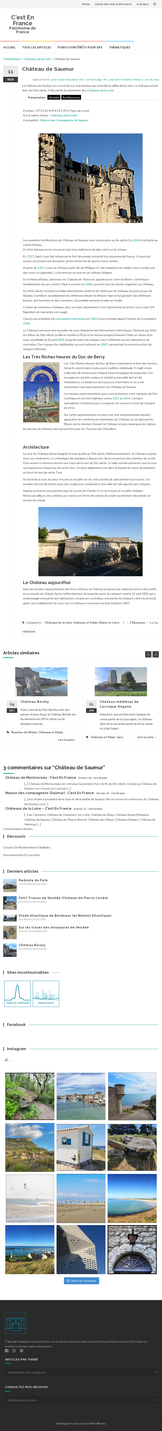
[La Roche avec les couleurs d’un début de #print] (29, 1147)
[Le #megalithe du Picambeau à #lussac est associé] (29, 1096)
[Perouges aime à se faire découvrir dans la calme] (132, 1249)
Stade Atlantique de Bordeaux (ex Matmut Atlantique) (65, 915)
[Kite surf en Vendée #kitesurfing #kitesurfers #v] (29, 1198)
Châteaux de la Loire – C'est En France (38, 809)
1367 (41, 267)
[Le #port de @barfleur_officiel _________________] (81, 1096)
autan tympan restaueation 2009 (67, 79)
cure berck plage (93, 79)
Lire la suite (66, 740)
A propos (142, 4)
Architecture (71, 97)
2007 (104, 344)
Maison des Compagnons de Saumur (64, 120)
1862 (94, 318)
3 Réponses (137, 622)
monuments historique (71, 318)
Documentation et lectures (21, 855)
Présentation (36, 97)
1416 (126, 398)
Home (86, 4)
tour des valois (152, 79)
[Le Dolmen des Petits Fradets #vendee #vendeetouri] (132, 1147)
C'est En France (22, 20)
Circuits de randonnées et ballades (26, 847)
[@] (15, 1062)
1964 (26, 323)
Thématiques (119, 47)
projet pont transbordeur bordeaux (126, 79)
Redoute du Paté (33, 880)
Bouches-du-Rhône (24, 732)
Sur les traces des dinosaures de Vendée (54, 927)
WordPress (98, 1423)
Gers (120, 737)
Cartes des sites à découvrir (113, 4)
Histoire (54, 97)
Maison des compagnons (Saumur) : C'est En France (49, 793)
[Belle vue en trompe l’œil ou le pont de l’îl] (81, 1198)
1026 (136, 240)
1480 (88, 284)
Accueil (9, 47)
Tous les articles (36, 47)
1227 (30, 256)
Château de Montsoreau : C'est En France (40, 778)
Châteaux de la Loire (37, 59)
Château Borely (34, 702)
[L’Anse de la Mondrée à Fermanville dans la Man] (132, 1198)
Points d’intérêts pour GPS (80, 47)
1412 (115, 398)
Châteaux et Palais (85, 622)
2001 (61, 339)
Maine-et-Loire (109, 622)
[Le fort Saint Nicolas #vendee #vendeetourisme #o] (132, 1096)
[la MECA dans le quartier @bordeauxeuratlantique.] (81, 1249)
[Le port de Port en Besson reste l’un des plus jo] (29, 1249)
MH (105, 79)
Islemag (61, 1423)
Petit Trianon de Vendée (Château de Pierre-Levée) (63, 898)
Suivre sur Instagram (83, 1280)
